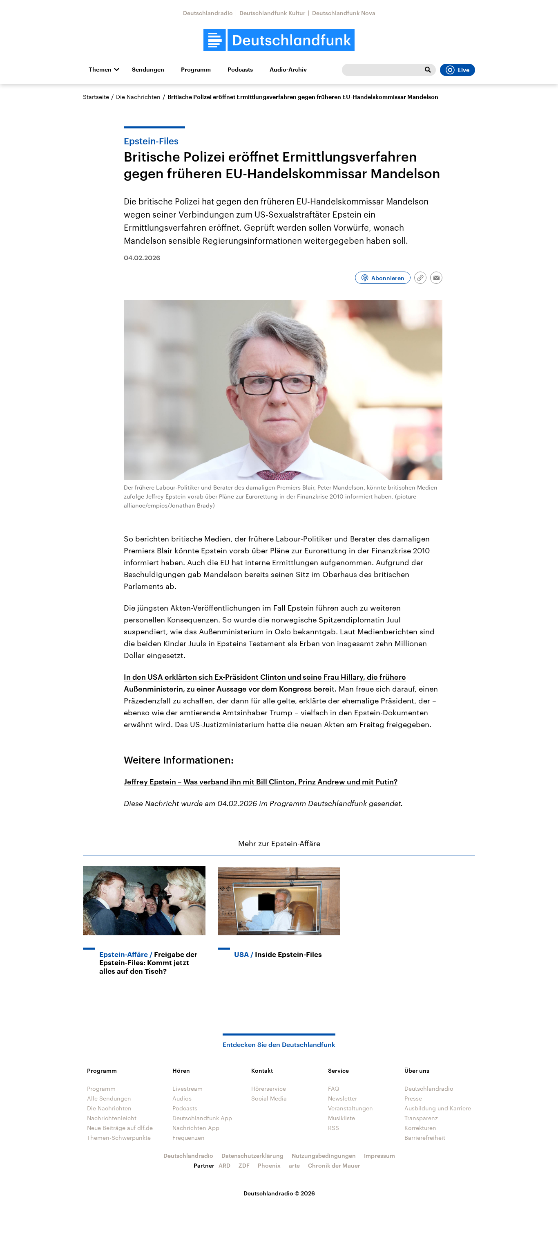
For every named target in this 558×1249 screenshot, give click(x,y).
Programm (196, 69)
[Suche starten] (428, 70)
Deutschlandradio (208, 12)
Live (463, 70)
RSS (333, 1127)
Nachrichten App (195, 1127)
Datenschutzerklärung (252, 1155)
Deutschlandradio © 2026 (279, 1193)
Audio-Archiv (288, 69)
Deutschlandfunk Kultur (272, 12)
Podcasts (240, 69)
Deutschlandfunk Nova (343, 12)
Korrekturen (420, 1127)
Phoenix (269, 1165)
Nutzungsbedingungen (324, 1155)
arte (294, 1165)
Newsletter (342, 1098)
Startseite (96, 96)
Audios (182, 1098)
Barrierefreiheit (424, 1137)
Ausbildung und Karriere (437, 1108)
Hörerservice (268, 1088)
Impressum (379, 1155)
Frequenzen (188, 1137)
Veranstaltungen (350, 1108)
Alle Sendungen (109, 1098)
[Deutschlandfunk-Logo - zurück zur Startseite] (279, 40)
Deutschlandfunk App (202, 1117)
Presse (413, 1098)
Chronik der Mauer (334, 1165)
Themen (100, 69)
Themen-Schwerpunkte (119, 1137)
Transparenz (421, 1117)
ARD (224, 1165)
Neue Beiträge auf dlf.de (120, 1127)
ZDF (244, 1165)
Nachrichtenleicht (111, 1117)
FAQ (333, 1088)
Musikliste (341, 1117)
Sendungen (148, 69)
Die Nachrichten (138, 96)
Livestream (187, 1088)
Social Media (269, 1098)
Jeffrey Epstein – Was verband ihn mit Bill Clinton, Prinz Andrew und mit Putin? (260, 781)
